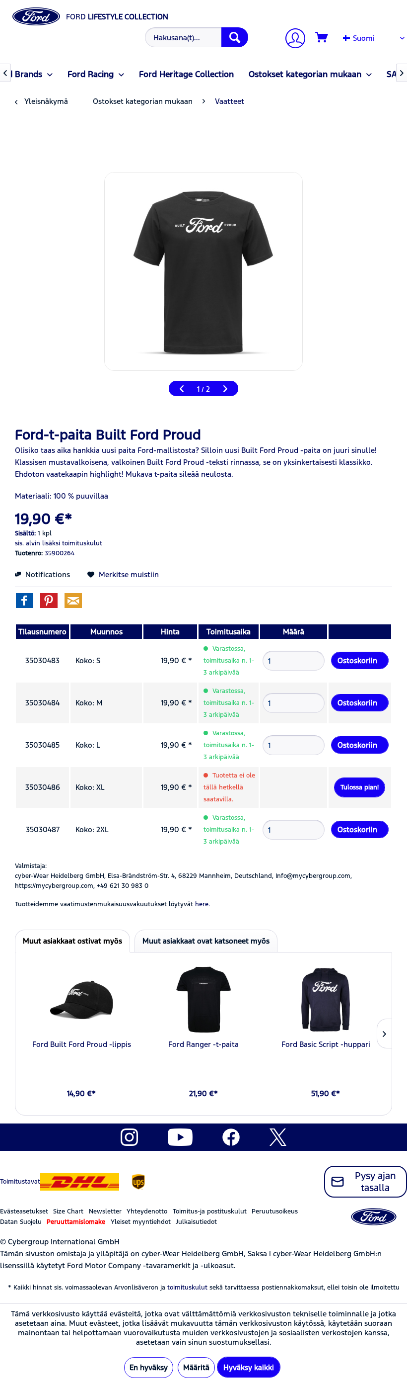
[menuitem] (195, 37)
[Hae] (234, 37)
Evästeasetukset (24, 1211)
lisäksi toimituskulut (72, 543)
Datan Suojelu (21, 1222)
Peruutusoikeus (275, 1211)
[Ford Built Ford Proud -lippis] (81, 1000)
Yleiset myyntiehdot (141, 1222)
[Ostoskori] (322, 38)
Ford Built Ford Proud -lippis (81, 1044)
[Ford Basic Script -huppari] (325, 1000)
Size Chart (68, 1211)
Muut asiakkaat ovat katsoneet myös (206, 941)
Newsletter (105, 1211)
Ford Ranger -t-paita (203, 1044)
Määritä (196, 1367)
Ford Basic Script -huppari (325, 1044)
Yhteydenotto (147, 1211)
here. (202, 904)
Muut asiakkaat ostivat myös (72, 941)
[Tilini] (291, 39)
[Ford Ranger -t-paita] (203, 1000)
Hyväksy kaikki (248, 1367)
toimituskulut (187, 1288)
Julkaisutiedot (196, 1222)
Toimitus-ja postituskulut (210, 1211)
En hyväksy (149, 1367)
